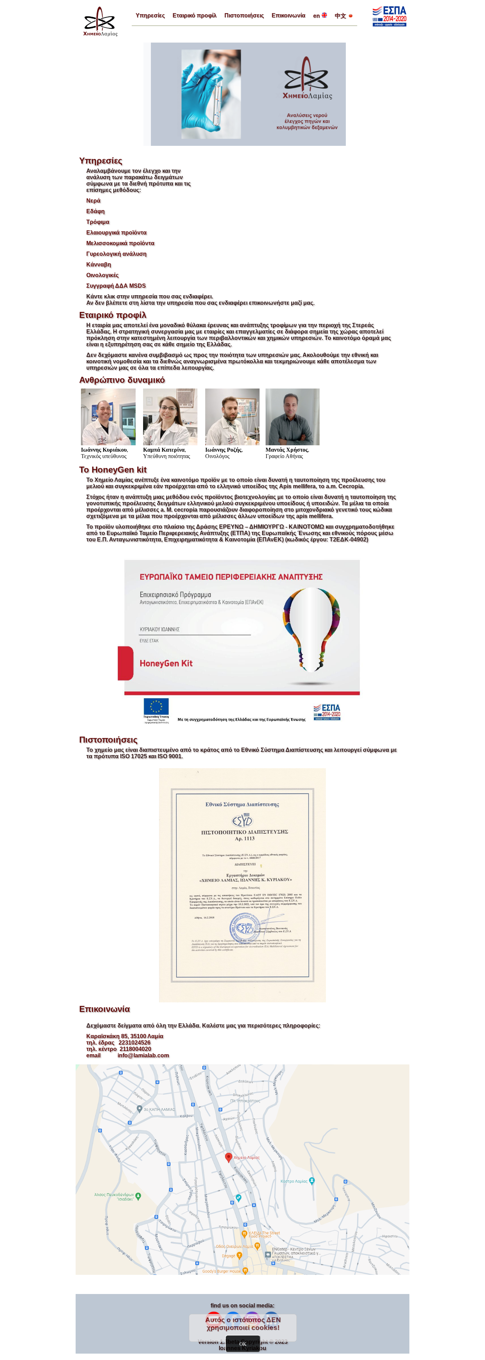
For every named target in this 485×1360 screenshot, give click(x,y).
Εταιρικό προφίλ (195, 15)
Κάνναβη (98, 264)
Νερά (93, 201)
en (316, 16)
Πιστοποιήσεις (244, 15)
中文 (340, 16)
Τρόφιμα (97, 222)
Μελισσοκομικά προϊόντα (120, 243)
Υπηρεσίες (150, 15)
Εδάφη (95, 211)
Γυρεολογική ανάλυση (116, 254)
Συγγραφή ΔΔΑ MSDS (116, 286)
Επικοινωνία (288, 15)
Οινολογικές (102, 275)
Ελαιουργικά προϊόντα (116, 233)
